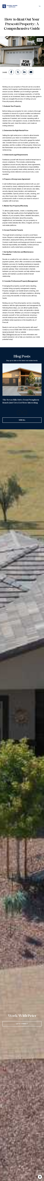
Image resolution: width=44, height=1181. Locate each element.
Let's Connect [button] (22, 1024)
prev (19, 412)
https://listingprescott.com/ (11, 334)
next (24, 412)
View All (22, 420)
